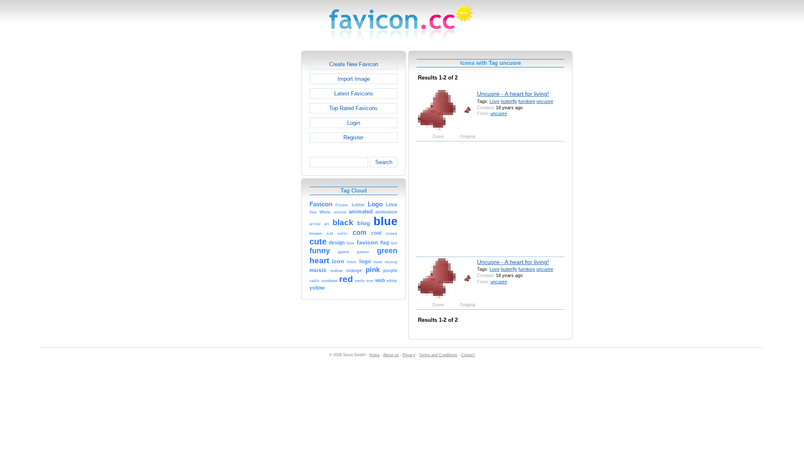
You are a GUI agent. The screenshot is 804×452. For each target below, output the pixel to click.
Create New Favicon (353, 64)
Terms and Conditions (438, 355)
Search (383, 162)
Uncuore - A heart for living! (513, 93)
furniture (526, 101)
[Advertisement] (265, 176)
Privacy (408, 355)
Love (495, 101)
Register (353, 137)
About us (391, 355)
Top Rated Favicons (353, 108)
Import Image (354, 79)
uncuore (544, 101)
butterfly (509, 101)
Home (374, 355)
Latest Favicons (353, 93)
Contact (468, 355)
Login (353, 123)
